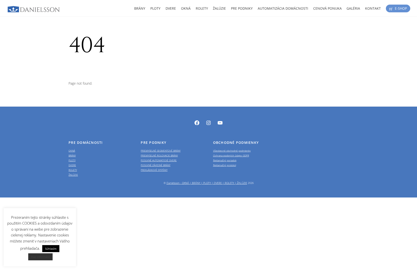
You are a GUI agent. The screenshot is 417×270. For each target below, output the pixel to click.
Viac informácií (40, 257)
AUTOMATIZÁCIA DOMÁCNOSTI (283, 8)
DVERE (171, 8)
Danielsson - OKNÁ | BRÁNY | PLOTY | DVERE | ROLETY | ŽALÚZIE (207, 183)
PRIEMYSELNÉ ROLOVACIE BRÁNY (159, 155)
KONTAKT (373, 8)
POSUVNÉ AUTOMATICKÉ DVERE (159, 160)
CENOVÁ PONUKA (327, 8)
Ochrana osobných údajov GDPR (231, 155)
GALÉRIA (353, 8)
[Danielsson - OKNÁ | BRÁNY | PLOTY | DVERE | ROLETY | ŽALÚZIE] (33, 10)
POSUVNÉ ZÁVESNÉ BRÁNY (155, 165)
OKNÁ (186, 8)
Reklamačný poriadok (224, 160)
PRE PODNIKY (242, 8)
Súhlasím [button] (50, 248)
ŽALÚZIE (219, 8)
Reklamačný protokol (224, 165)
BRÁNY (139, 8)
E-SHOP (400, 8)
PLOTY (155, 8)
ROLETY (202, 8)
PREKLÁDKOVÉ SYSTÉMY (154, 170)
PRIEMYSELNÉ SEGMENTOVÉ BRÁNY (161, 150)
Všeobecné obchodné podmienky (232, 150)
